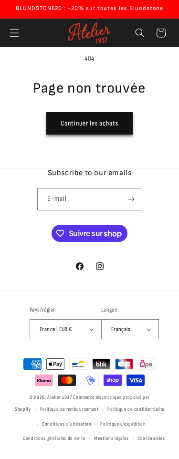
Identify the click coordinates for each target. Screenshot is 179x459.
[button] (14, 32)
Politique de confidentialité (135, 409)
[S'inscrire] (131, 199)
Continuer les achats (89, 123)
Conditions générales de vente (54, 438)
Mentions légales (111, 438)
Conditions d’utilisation (67, 424)
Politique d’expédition (123, 424)
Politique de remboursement (69, 409)
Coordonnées (151, 438)
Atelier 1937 (59, 397)
